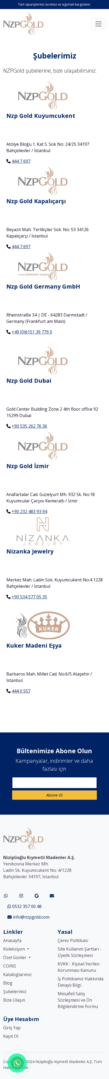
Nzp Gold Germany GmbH (43, 286)
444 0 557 (21, 691)
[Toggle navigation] (98, 24)
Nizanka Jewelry (29, 551)
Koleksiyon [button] (14, 949)
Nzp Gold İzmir (27, 466)
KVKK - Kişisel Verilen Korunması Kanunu (78, 967)
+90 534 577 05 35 (29, 597)
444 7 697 (21, 161)
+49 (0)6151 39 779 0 (32, 332)
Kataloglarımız (17, 974)
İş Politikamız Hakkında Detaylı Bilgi (80, 982)
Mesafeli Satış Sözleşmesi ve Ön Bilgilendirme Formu (78, 1000)
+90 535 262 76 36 (29, 426)
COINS (9, 966)
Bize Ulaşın (14, 1000)
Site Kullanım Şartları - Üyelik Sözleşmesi (80, 952)
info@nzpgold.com (30, 917)
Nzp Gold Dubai (28, 380)
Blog (7, 983)
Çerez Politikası (73, 940)
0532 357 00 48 (26, 906)
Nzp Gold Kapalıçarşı (36, 201)
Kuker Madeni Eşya (34, 645)
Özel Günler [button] (15, 957)
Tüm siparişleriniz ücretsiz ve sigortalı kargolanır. (54, 4)
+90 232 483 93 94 (29, 511)
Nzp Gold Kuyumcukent (40, 115)
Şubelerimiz (14, 991)
